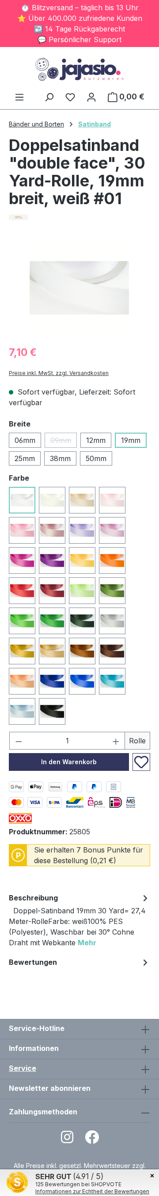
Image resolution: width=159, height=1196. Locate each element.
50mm (96, 458)
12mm (96, 440)
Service (22, 1068)
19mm (130, 440)
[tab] (79, 921)
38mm (60, 458)
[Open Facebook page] (92, 1140)
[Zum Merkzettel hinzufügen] (141, 762)
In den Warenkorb (69, 762)
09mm (63, 442)
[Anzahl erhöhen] (116, 741)
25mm (25, 458)
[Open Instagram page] (67, 1140)
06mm (25, 440)
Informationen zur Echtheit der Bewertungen (92, 1191)
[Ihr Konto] (91, 97)
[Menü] (19, 97)
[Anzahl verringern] (18, 741)
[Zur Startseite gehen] (79, 69)
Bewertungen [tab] (33, 962)
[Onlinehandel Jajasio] (79, 217)
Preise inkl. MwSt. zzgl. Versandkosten (59, 373)
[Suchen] (49, 97)
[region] (79, 288)
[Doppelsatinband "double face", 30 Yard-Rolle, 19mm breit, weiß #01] (79, 288)
